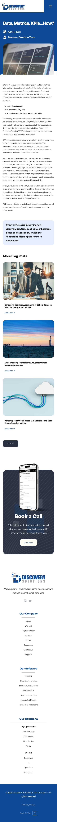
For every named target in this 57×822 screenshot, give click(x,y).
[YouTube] (30, 600)
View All (10, 443)
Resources (28, 645)
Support (28, 654)
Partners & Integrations (28, 705)
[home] (13, 6)
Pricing (28, 640)
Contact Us (28, 650)
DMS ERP (28, 676)
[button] (50, 6)
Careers (28, 635)
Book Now (28, 542)
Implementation (28, 631)
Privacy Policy (28, 804)
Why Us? (28, 626)
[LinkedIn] (25, 600)
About (28, 621)
